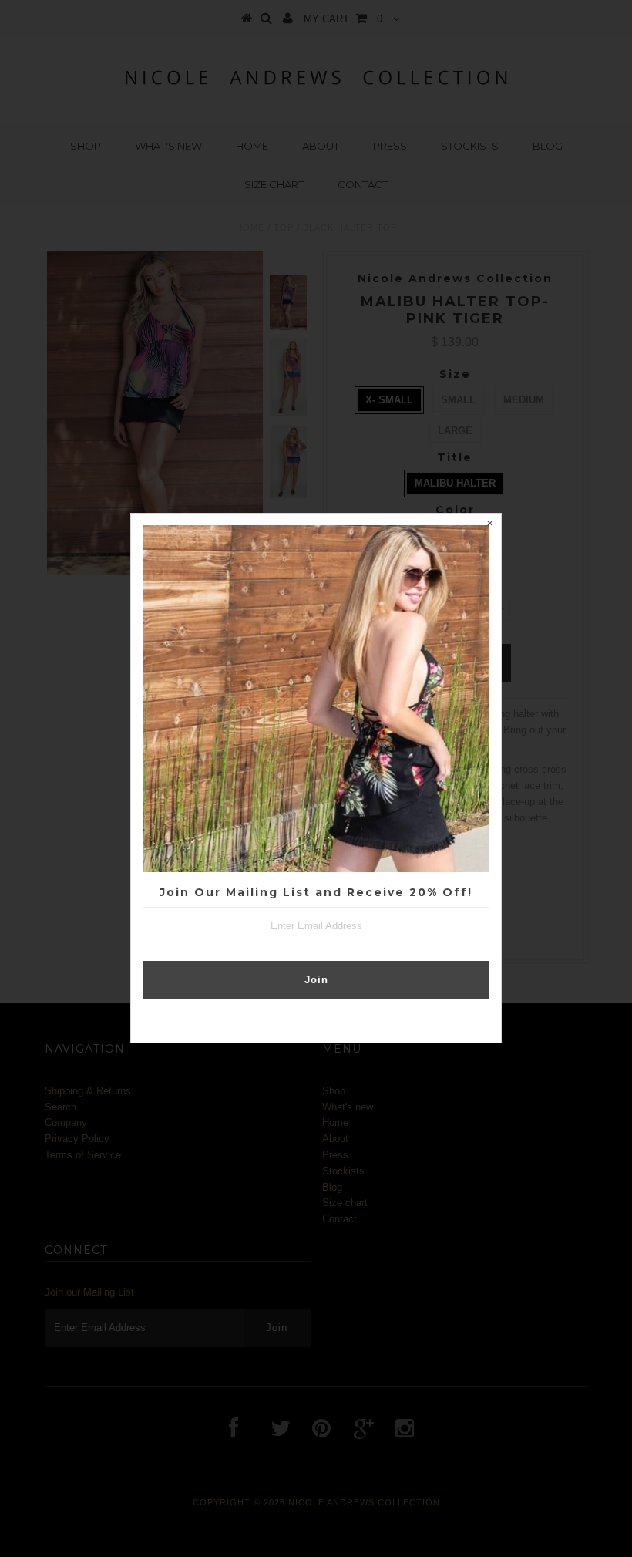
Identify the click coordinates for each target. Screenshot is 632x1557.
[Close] (489, 525)
